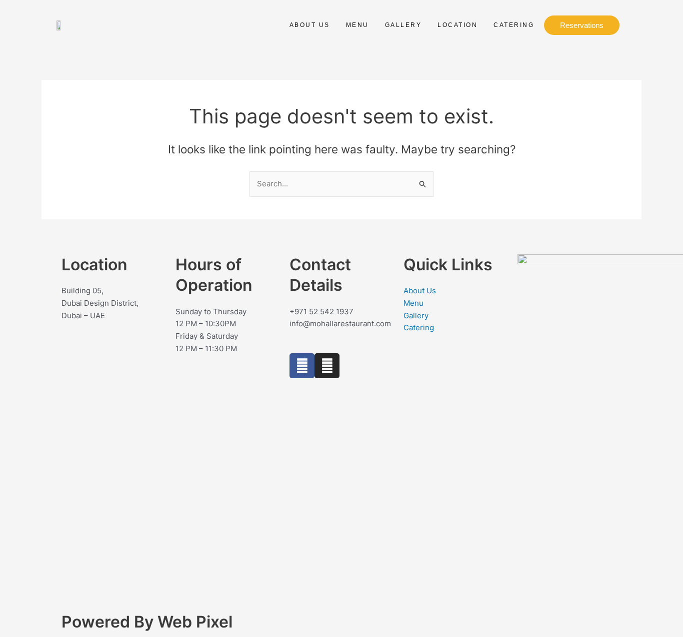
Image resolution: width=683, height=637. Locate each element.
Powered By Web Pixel (147, 622)
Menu (357, 24)
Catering (514, 24)
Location (458, 24)
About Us (310, 24)
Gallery (403, 24)
